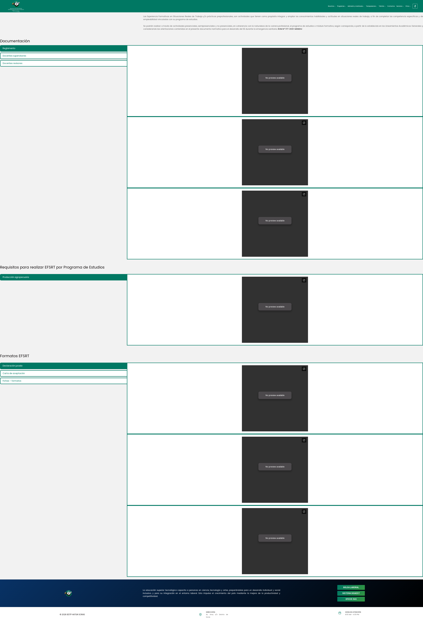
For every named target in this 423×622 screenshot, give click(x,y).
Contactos (391, 6)
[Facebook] (415, 6)
